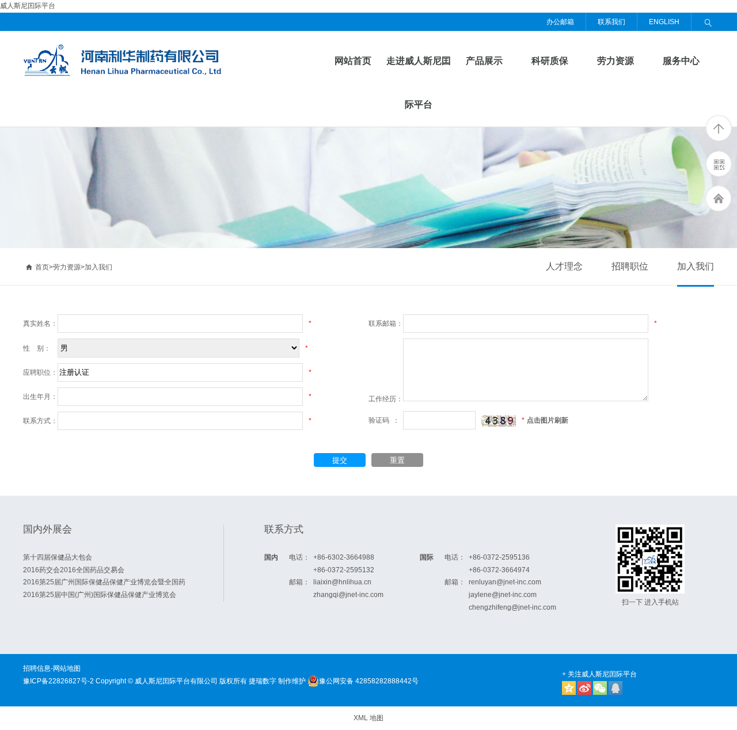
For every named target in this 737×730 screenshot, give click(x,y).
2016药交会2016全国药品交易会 (73, 570)
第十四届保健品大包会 (57, 557)
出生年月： (40, 397)
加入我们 (695, 266)
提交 (339, 460)
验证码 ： (384, 420)
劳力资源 (615, 61)
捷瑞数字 (262, 681)
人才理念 (564, 266)
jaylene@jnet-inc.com (503, 595)
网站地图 (67, 668)
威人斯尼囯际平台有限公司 (176, 681)
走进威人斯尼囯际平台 (418, 82)
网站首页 (353, 61)
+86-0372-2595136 (499, 557)
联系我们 (611, 22)
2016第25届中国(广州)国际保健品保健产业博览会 (99, 595)
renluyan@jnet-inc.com (505, 582)
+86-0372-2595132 (343, 570)
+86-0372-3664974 (499, 570)
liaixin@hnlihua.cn (342, 582)
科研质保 (549, 61)
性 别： (37, 348)
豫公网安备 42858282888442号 (369, 681)
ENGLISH (664, 22)
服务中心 (681, 61)
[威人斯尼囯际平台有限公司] (125, 49)
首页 (37, 267)
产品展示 (484, 61)
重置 (397, 460)
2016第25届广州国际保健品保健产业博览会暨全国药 (104, 582)
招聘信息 (37, 668)
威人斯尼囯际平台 (27, 6)
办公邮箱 (560, 22)
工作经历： (385, 399)
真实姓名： (40, 324)
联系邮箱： (385, 324)
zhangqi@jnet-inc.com (348, 595)
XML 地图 (368, 718)
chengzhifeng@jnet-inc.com (512, 607)
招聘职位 (629, 266)
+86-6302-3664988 (343, 557)
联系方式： (40, 421)
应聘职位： (40, 372)
